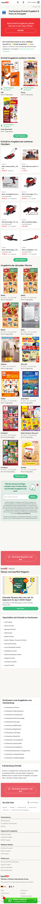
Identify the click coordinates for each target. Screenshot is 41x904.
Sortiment (5, 810)
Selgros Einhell (9, 658)
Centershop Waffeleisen (13, 725)
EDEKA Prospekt (6, 834)
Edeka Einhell (9, 636)
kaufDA (4, 807)
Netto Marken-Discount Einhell (15, 640)
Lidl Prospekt (5, 854)
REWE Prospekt (5, 840)
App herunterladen (6, 867)
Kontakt (22, 893)
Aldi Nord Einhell (10, 644)
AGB (2, 896)
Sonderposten (21, 807)
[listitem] (10, 78)
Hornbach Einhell (10, 662)
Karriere (3, 826)
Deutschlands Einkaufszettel (10, 862)
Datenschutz (5, 893)
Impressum (24, 890)
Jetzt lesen (20, 608)
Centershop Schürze (11, 707)
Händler (12, 807)
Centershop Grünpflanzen (13, 715)
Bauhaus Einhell (10, 629)
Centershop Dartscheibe (13, 743)
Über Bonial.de (5, 821)
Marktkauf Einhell (10, 651)
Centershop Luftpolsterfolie (14, 754)
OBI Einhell (8, 633)
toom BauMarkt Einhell (12, 647)
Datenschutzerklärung (24, 513)
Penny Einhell (9, 626)
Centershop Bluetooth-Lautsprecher (17, 751)
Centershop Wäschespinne (13, 711)
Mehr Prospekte (20, 136)
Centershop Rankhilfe (12, 736)
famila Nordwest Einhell (12, 654)
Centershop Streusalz (12, 722)
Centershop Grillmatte (12, 733)
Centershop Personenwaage (14, 718)
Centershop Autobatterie (13, 747)
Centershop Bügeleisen (12, 729)
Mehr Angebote (20, 260)
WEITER (20, 30)
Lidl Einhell (8, 622)
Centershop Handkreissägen (14, 758)
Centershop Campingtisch (13, 740)
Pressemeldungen (6, 870)
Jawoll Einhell (9, 665)
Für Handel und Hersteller (9, 823)
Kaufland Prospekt (6, 837)
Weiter (33, 497)
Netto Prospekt (5, 851)
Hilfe (2, 890)
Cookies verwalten (26, 896)
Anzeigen (35, 6)
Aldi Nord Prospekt (6, 848)
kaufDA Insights (6, 864)
